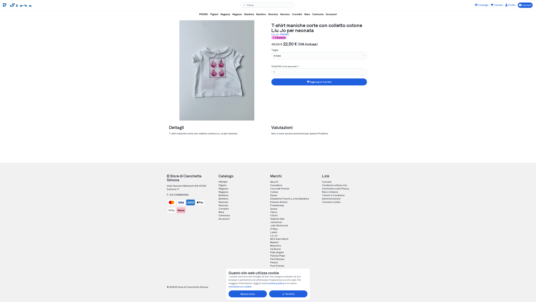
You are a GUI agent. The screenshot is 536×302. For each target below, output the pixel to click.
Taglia (274, 50)
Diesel (273, 195)
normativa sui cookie (239, 286)
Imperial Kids (277, 218)
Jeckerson (276, 222)
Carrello (498, 5)
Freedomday (277, 205)
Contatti (327, 181)
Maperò (274, 242)
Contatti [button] (526, 5)
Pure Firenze (277, 265)
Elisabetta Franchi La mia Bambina (289, 198)
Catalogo (483, 5)
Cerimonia (318, 14)
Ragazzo (237, 14)
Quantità (285, 66)
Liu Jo (275, 34)
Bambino (261, 14)
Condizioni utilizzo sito (334, 185)
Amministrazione (331, 198)
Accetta (290, 293)
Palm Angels (277, 252)
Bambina (249, 14)
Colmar (274, 192)
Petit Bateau (277, 259)
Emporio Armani (279, 202)
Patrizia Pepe (277, 255)
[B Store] (17, 5)
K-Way (273, 228)
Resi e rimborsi (330, 192)
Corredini (297, 14)
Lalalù (273, 232)
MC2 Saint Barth (279, 238)
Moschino (275, 245)
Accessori (331, 14)
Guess (273, 208)
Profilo (511, 5)
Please (274, 262)
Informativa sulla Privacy (335, 188)
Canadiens (276, 185)
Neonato (285, 14)
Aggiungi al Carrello (320, 81)
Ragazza (225, 14)
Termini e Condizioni (333, 195)
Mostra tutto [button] (248, 294)
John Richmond (279, 225)
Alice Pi (274, 181)
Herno (273, 212)
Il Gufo (274, 215)
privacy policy (277, 283)
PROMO (203, 14)
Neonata (273, 14)
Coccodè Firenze (279, 188)
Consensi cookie (331, 202)
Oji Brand (275, 249)
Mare (307, 14)
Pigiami (214, 14)
